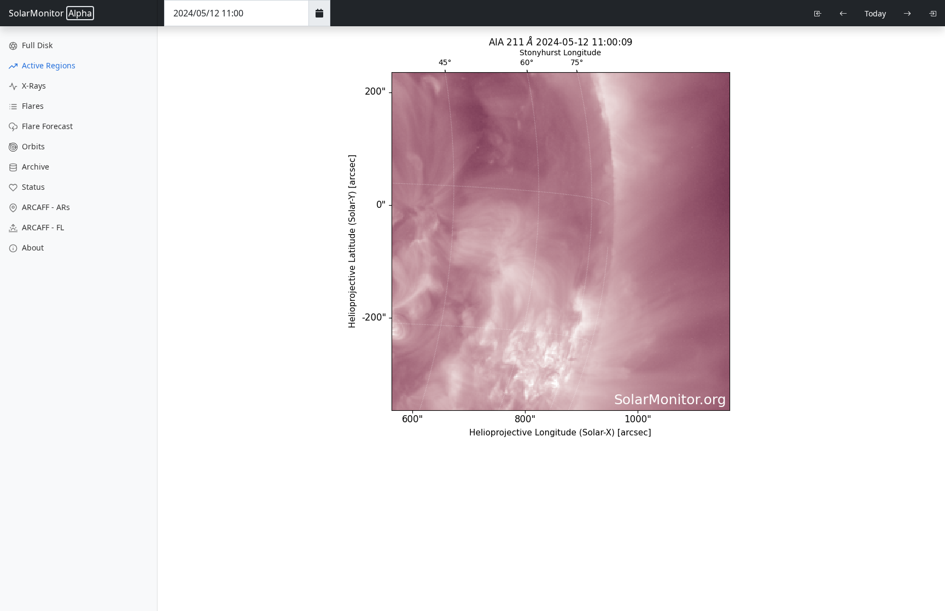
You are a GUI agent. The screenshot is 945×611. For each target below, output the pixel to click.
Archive (34, 166)
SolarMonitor (50, 13)
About (32, 247)
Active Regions (47, 65)
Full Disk (36, 45)
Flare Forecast (46, 126)
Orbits (32, 146)
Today (875, 13)
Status (32, 187)
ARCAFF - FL (42, 227)
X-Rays (33, 85)
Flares (32, 106)
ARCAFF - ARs (45, 207)
